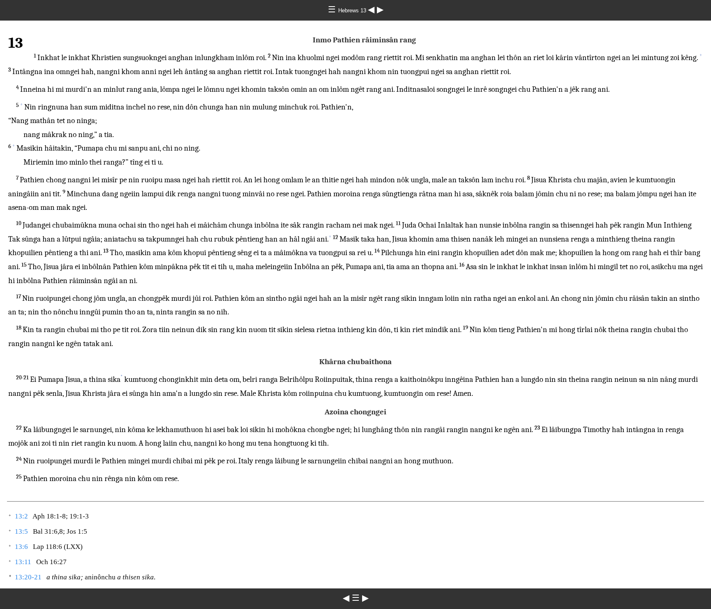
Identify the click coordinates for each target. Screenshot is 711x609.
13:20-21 (28, 577)
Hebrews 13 (353, 10)
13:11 (23, 562)
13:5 (21, 531)
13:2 (21, 516)
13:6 (21, 547)
